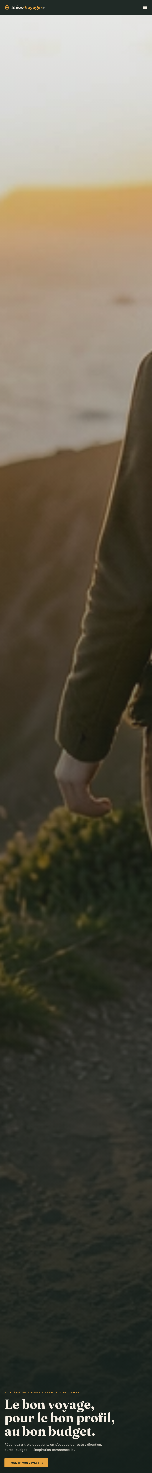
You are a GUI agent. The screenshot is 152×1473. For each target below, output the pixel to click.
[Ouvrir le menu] (145, 7)
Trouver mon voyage (24, 1462)
